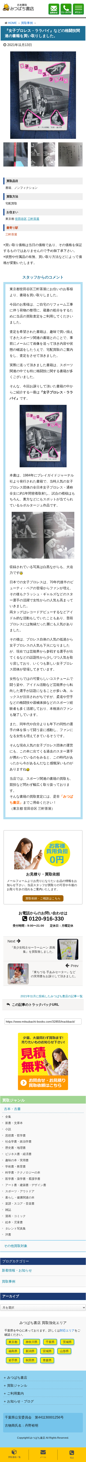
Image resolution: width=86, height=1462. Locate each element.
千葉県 (50, 1342)
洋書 (8, 1234)
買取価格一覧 (14, 1457)
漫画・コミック (15, 1216)
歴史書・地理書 (15, 1147)
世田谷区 (21, 218)
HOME (12, 23)
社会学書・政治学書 (18, 1141)
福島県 (13, 1351)
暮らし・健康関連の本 (19, 1197)
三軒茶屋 (33, 218)
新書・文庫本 (14, 1123)
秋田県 (30, 1360)
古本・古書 (12, 1109)
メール (43, 1457)
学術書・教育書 (15, 1166)
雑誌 (8, 1209)
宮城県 (47, 1351)
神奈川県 (31, 1342)
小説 (8, 1129)
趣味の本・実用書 (17, 1160)
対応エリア (67, 1330)
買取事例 (27, 23)
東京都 (13, 1342)
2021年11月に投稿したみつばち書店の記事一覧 (51, 996)
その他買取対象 (15, 1246)
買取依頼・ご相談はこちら (43, 898)
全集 (8, 1116)
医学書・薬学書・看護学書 (22, 1178)
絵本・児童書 (14, 1222)
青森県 (47, 1360)
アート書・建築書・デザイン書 (25, 1185)
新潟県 (30, 1351)
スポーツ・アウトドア (19, 1191)
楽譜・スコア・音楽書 (19, 1203)
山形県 (64, 1351)
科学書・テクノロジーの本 (22, 1172)
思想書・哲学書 (15, 1135)
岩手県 (13, 1360)
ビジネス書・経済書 (18, 1154)
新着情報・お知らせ (17, 1270)
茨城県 (67, 1342)
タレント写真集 (15, 1228)
